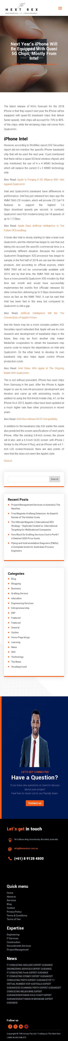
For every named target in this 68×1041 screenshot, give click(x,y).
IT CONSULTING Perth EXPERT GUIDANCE (27, 972)
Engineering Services (22, 603)
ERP (13, 613)
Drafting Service (19, 593)
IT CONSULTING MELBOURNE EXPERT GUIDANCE (34, 991)
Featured (16, 618)
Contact (11, 908)
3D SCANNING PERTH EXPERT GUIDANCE (38, 987)
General (15, 627)
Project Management (17, 949)
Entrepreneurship (20, 608)
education (16, 598)
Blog (13, 579)
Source (8, 460)
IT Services (12, 938)
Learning (15, 642)
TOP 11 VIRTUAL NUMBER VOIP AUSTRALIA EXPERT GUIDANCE (31, 984)
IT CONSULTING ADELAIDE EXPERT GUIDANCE (30, 965)
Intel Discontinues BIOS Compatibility (36, 419)
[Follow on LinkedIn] (21, 1027)
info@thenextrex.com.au (26, 848)
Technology (17, 657)
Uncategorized (34, 64)
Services (11, 900)
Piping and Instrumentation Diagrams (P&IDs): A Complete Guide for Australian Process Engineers (35, 547)
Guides (15, 632)
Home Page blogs (20, 637)
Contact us (34, 803)
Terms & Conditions (17, 915)
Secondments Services (19, 946)
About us (11, 896)
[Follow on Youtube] (26, 1027)
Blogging (16, 583)
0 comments (49, 64)
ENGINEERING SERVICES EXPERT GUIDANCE (29, 969)
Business (16, 588)
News (14, 647)
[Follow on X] (15, 1027)
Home (10, 893)
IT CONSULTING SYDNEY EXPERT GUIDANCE (29, 976)
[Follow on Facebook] (10, 1027)
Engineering (13, 934)
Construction (13, 942)
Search (54, 479)
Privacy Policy (14, 911)
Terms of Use (14, 919)
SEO (13, 652)
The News (16, 662)
